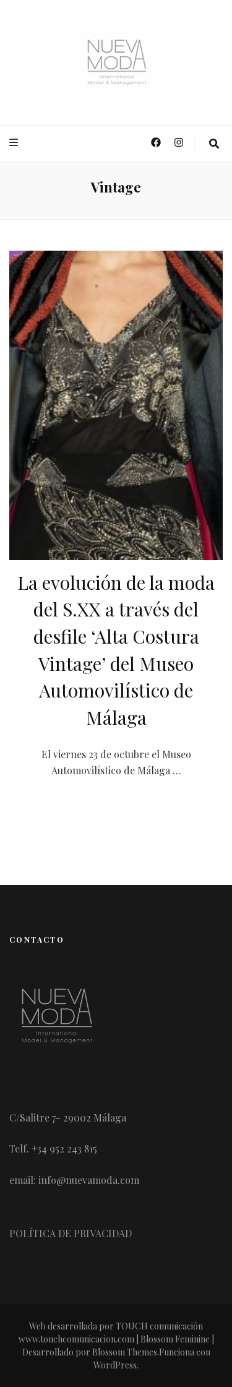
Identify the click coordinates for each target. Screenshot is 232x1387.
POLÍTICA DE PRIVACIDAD (70, 1233)
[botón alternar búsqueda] (214, 144)
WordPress (115, 1365)
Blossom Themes (124, 1352)
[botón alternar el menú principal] (15, 142)
